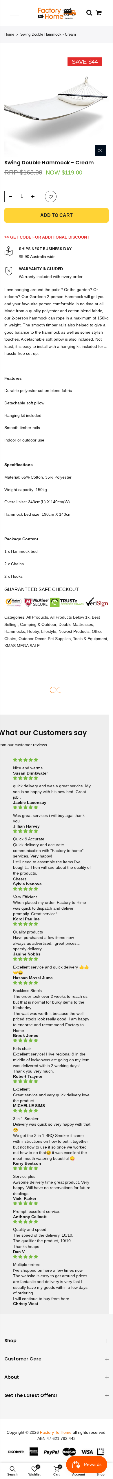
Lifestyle (48, 631)
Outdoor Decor (32, 638)
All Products (37, 617)
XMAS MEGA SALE (22, 646)
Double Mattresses (76, 624)
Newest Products (74, 631)
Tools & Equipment (90, 638)
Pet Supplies (59, 638)
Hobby (33, 631)
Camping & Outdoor (38, 624)
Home (9, 34)
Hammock (74, 296)
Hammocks (14, 631)
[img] (52, 760)
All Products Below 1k (70, 617)
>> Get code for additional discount (47, 237)
